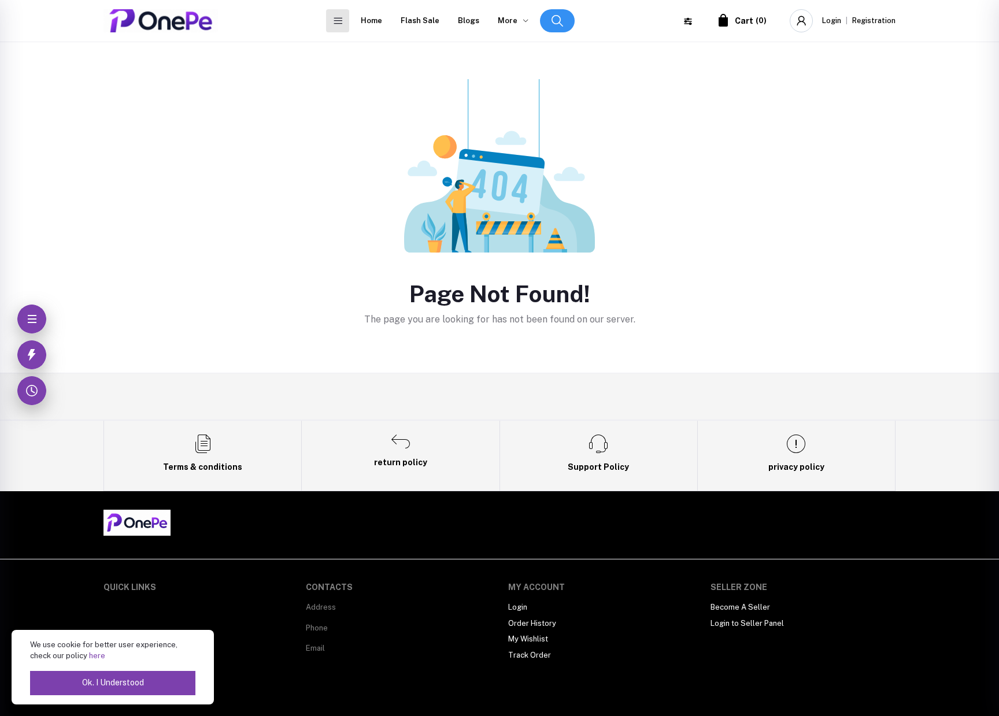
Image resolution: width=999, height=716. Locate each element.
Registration (874, 20)
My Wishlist (528, 639)
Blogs (468, 20)
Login (831, 20)
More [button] (507, 20)
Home (371, 20)
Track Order (529, 655)
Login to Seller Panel (747, 623)
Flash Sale (420, 20)
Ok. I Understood (113, 682)
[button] (557, 20)
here (97, 655)
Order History (532, 623)
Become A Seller (740, 607)
